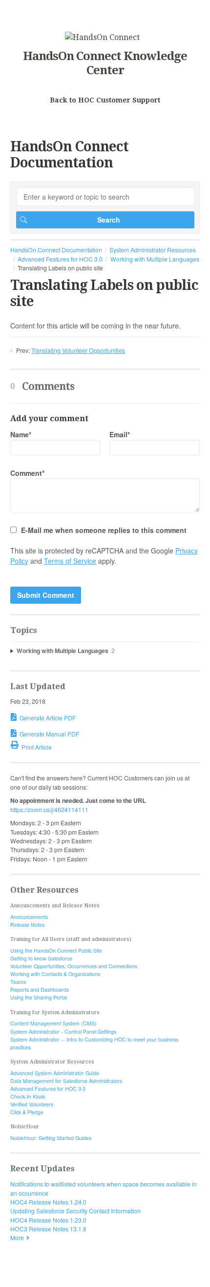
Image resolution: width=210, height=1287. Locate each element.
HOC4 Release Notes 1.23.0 (48, 1220)
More (17, 1237)
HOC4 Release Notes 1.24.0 (48, 1202)
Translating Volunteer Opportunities (78, 350)
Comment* (27, 473)
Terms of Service (70, 561)
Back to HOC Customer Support (105, 100)
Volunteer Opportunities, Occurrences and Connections (73, 966)
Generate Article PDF (48, 718)
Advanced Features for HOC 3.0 (60, 259)
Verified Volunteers (31, 1104)
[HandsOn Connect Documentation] (102, 37)
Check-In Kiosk (27, 1096)
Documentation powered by (47, 1275)
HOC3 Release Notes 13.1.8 (48, 1229)
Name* (20, 434)
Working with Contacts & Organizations (55, 974)
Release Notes (27, 924)
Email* (119, 434)
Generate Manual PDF (49, 734)
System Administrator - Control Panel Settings (63, 1031)
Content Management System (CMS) (53, 1023)
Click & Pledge (26, 1112)
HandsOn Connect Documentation (56, 249)
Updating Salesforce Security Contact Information (75, 1210)
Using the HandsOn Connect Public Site (56, 950)
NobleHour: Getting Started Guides (50, 1138)
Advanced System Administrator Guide (54, 1073)
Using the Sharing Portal (38, 997)
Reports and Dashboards (39, 989)
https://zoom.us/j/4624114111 (49, 809)
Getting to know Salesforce (41, 958)
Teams (18, 981)
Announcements (29, 916)
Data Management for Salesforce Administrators (66, 1080)
